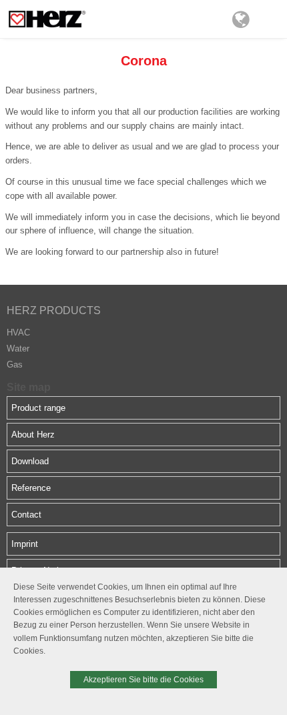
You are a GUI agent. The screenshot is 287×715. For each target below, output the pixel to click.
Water (18, 348)
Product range (38, 408)
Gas (15, 365)
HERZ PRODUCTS (54, 310)
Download (30, 461)
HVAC (18, 332)
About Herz (33, 435)
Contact (26, 515)
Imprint (24, 544)
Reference (31, 488)
